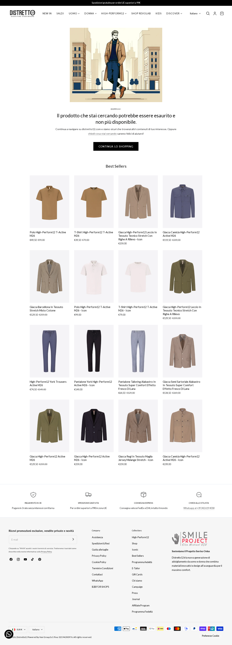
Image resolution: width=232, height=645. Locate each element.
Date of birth (128, 311)
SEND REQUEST (151, 350)
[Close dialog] (182, 271)
